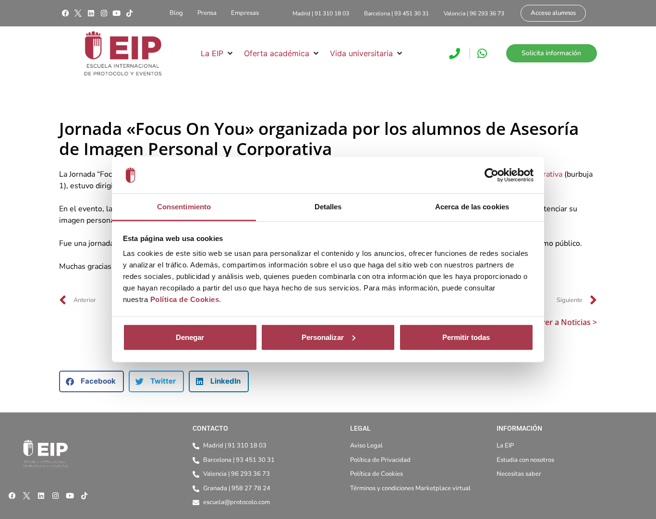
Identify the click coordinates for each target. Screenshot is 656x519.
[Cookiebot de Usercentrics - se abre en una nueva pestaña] (491, 175)
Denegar (190, 337)
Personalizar (323, 337)
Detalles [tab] (328, 207)
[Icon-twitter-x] (78, 13)
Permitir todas (466, 337)
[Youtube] (116, 13)
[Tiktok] (129, 13)
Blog (176, 13)
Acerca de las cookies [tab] (472, 207)
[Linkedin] (91, 13)
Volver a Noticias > (563, 322)
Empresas (245, 13)
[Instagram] (104, 13)
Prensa (207, 13)
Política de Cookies (184, 299)
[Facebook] (65, 13)
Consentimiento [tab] (184, 207)
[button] (217, 53)
